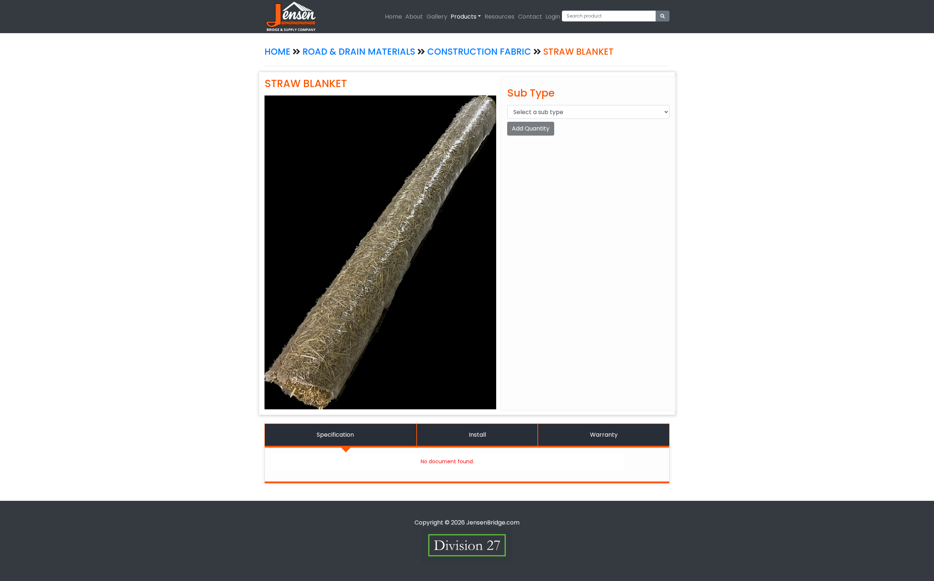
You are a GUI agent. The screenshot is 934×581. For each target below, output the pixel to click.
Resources (499, 16)
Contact (530, 16)
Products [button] (463, 16)
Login (552, 16)
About (414, 16)
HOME (277, 52)
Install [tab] (477, 434)
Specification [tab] (335, 434)
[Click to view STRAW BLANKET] (380, 252)
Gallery (437, 16)
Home (393, 16)
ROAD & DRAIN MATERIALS (358, 52)
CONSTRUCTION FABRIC (480, 52)
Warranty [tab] (604, 434)
